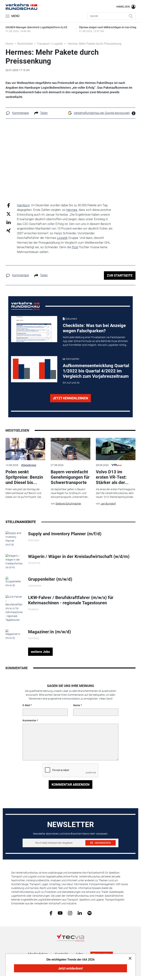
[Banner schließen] (129, 958)
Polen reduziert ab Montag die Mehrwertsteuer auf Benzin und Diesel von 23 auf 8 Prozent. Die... (24, 493)
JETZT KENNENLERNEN (70, 398)
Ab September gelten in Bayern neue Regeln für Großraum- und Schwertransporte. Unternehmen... (70, 493)
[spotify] (89, 912)
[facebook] (51, 912)
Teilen (44, 113)
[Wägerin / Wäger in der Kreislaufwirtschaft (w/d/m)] (14, 561)
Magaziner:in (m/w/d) (49, 631)
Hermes (71, 210)
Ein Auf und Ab (71, 382)
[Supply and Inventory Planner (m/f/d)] (14, 538)
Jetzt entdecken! (70, 968)
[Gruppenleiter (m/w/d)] (14, 581)
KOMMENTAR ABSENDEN (71, 784)
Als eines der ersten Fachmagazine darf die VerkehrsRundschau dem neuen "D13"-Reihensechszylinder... (115, 493)
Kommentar (29, 720)
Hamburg (23, 205)
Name (76, 705)
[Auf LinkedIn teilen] (8, 222)
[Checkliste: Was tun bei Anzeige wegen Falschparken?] (34, 329)
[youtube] (60, 912)
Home (9, 43)
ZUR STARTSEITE (120, 275)
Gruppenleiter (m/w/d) (50, 579)
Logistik (62, 238)
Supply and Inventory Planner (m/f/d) (64, 533)
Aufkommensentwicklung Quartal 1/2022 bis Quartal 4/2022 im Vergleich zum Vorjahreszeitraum (96, 371)
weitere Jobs (40, 652)
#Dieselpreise (28, 465)
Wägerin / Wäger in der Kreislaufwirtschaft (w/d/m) (78, 556)
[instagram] (70, 912)
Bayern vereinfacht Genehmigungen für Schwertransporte (70, 477)
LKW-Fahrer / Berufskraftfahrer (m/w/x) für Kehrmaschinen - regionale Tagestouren (70, 600)
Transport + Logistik (50, 43)
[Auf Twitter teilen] (8, 213)
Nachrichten (25, 43)
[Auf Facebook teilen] (8, 205)
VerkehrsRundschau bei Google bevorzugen (102, 113)
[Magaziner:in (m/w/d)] (14, 634)
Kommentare (20, 113)
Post (75, 247)
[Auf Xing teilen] (8, 230)
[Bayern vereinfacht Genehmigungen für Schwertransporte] (70, 449)
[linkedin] (80, 912)
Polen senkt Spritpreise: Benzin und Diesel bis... (24, 477)
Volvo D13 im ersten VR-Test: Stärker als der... (112, 477)
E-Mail (26, 705)
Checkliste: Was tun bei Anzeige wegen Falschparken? (94, 328)
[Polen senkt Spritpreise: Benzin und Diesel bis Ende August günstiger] (25, 449)
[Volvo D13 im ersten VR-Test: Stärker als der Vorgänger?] (115, 449)
